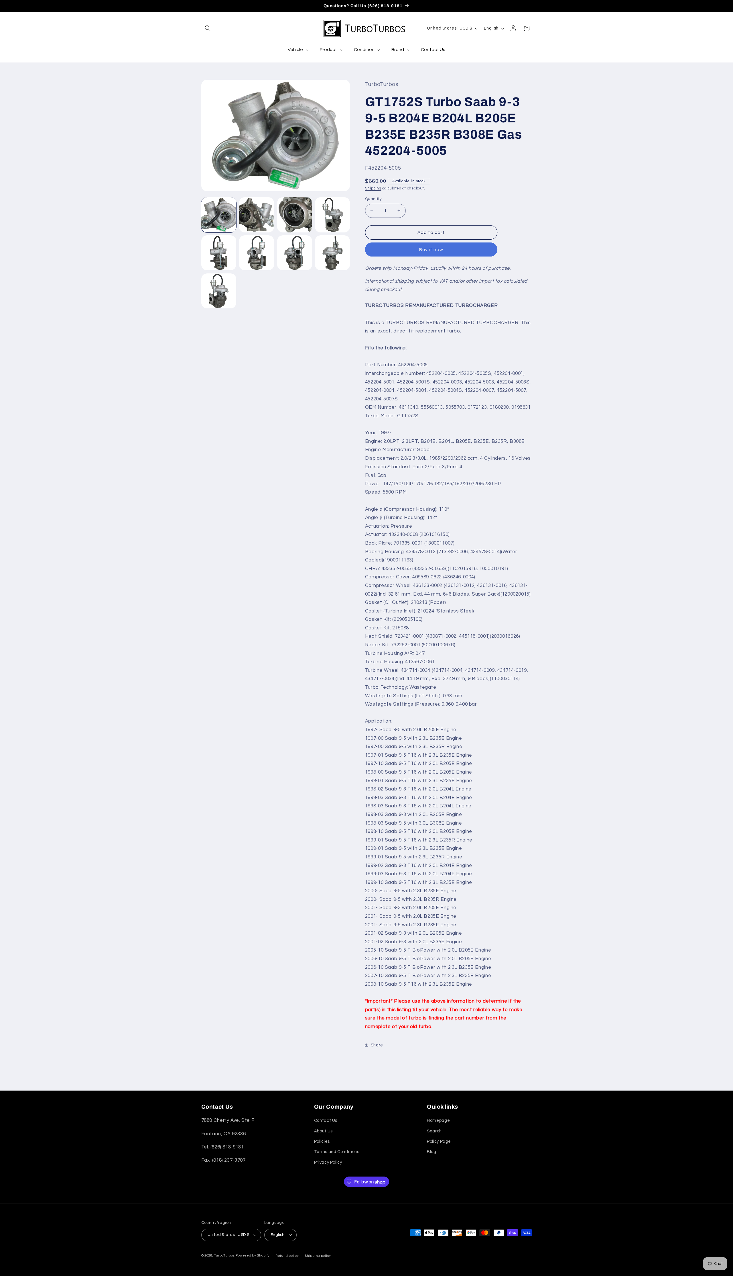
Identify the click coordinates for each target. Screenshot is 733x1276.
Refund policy (287, 1255)
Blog (431, 1152)
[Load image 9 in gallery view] (218, 290)
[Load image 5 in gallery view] (218, 252)
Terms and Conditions (336, 1152)
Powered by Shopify (252, 1255)
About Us (323, 1131)
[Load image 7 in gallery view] (294, 252)
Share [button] (377, 1045)
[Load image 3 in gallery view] (294, 214)
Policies (322, 1141)
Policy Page (439, 1141)
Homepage (438, 1120)
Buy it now (431, 249)
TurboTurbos (224, 1255)
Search (434, 1131)
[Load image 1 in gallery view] (218, 214)
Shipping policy (318, 1255)
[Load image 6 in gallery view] (256, 252)
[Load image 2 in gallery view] (256, 214)
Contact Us (325, 1120)
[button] (207, 28)
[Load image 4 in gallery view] (332, 214)
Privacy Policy (328, 1162)
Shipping (373, 188)
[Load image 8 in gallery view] (332, 252)
